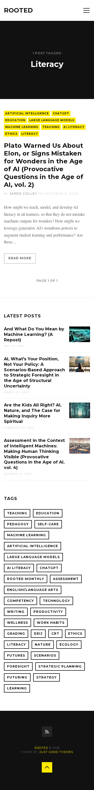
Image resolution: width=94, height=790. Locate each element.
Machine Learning (21, 127)
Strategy (46, 677)
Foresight (18, 666)
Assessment (66, 579)
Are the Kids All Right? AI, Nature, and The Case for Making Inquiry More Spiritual (32, 413)
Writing (16, 612)
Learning (17, 688)
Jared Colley (23, 193)
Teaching (51, 127)
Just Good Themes (56, 752)
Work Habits (50, 623)
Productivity (48, 612)
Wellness (17, 623)
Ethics (11, 133)
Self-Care (48, 524)
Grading (16, 633)
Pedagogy (18, 524)
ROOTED (18, 10)
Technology (56, 601)
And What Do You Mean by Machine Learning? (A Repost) (34, 334)
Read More (19, 258)
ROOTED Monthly (25, 579)
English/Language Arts (32, 590)
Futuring (17, 677)
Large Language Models (51, 120)
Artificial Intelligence (27, 113)
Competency (20, 601)
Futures (16, 655)
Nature (43, 644)
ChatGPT (61, 113)
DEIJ (38, 633)
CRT (55, 633)
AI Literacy (73, 127)
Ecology (69, 644)
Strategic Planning (60, 666)
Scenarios (45, 655)
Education (15, 120)
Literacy (29, 133)
